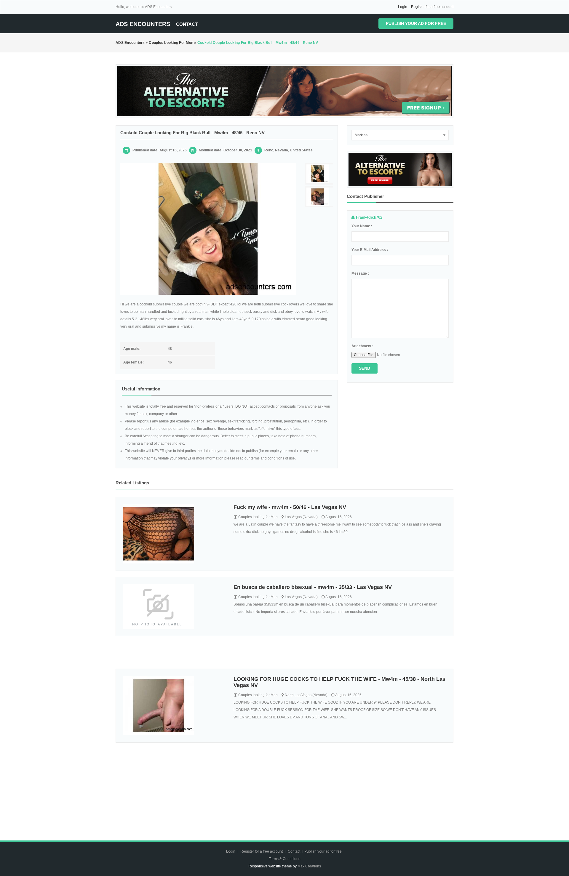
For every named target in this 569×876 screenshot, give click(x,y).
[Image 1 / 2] (208, 229)
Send (364, 368)
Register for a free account (432, 7)
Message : (360, 273)
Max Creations (309, 866)
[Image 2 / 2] (320, 197)
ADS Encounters (143, 24)
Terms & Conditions (284, 859)
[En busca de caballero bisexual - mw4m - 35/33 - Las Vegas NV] (174, 606)
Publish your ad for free (416, 23)
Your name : (361, 226)
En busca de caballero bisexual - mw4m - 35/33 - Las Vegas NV (313, 587)
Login (402, 7)
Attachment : (362, 346)
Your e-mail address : (369, 250)
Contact (187, 24)
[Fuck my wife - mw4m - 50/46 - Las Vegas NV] (174, 533)
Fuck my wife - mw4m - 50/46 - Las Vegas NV (290, 507)
